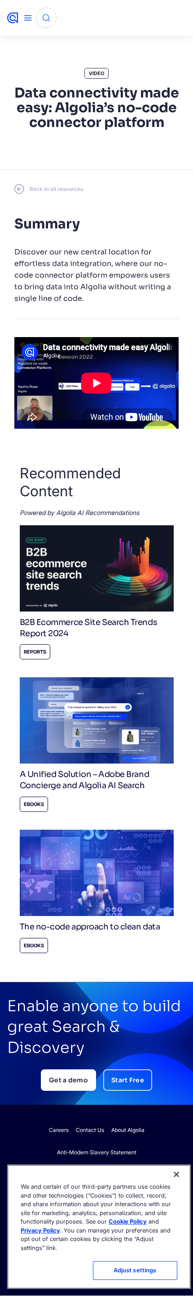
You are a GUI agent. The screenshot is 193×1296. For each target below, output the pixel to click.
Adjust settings (135, 1270)
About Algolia (128, 1130)
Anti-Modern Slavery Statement (96, 1152)
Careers (59, 1130)
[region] (99, 1227)
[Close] (176, 1174)
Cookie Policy (128, 1221)
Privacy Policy (40, 1230)
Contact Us (90, 1130)
